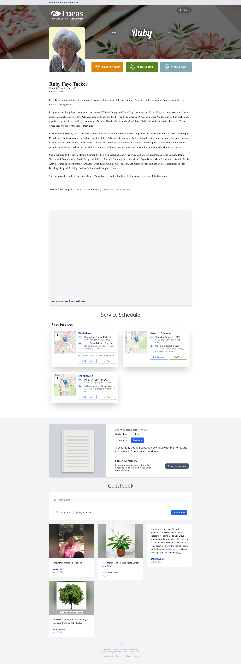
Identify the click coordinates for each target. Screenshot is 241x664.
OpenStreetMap (123, 656)
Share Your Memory (177, 466)
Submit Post (179, 512)
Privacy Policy (112, 651)
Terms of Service (128, 651)
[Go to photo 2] (72, 556)
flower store (125, 189)
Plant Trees (107, 361)
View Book (122, 440)
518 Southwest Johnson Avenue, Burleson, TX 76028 (99, 347)
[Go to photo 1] (70, 556)
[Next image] (91, 541)
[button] (65, 339)
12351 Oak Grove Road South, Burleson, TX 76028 (169, 350)
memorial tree (83, 189)
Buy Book (137, 440)
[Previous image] (52, 541)
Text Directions (87, 361)
